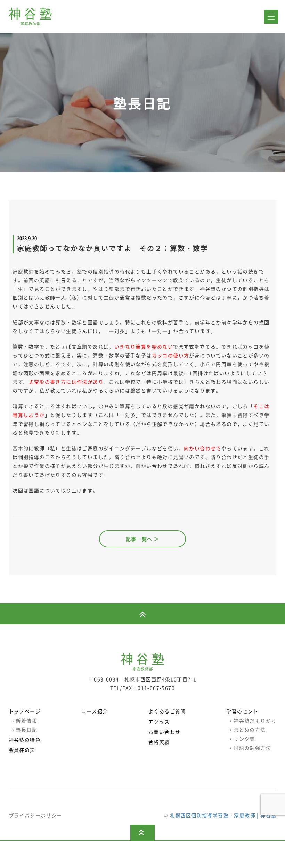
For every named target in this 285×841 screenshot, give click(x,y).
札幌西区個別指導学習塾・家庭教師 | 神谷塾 (223, 815)
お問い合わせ (164, 731)
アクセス (159, 721)
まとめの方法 (248, 729)
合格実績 (159, 741)
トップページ (25, 711)
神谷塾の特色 (25, 739)
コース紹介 (94, 711)
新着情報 (24, 720)
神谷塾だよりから (253, 720)
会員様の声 (22, 749)
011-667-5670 (156, 687)
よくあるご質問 (167, 711)
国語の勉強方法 (250, 747)
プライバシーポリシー (35, 815)
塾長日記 (24, 729)
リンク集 (242, 738)
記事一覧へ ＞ (143, 538)
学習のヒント (242, 711)
